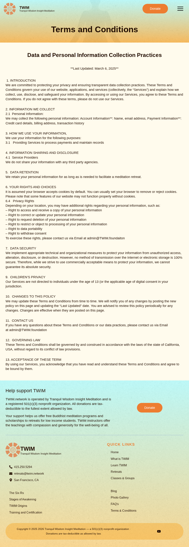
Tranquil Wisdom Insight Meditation (37, 11)
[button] (180, 9)
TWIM (24, 8)
